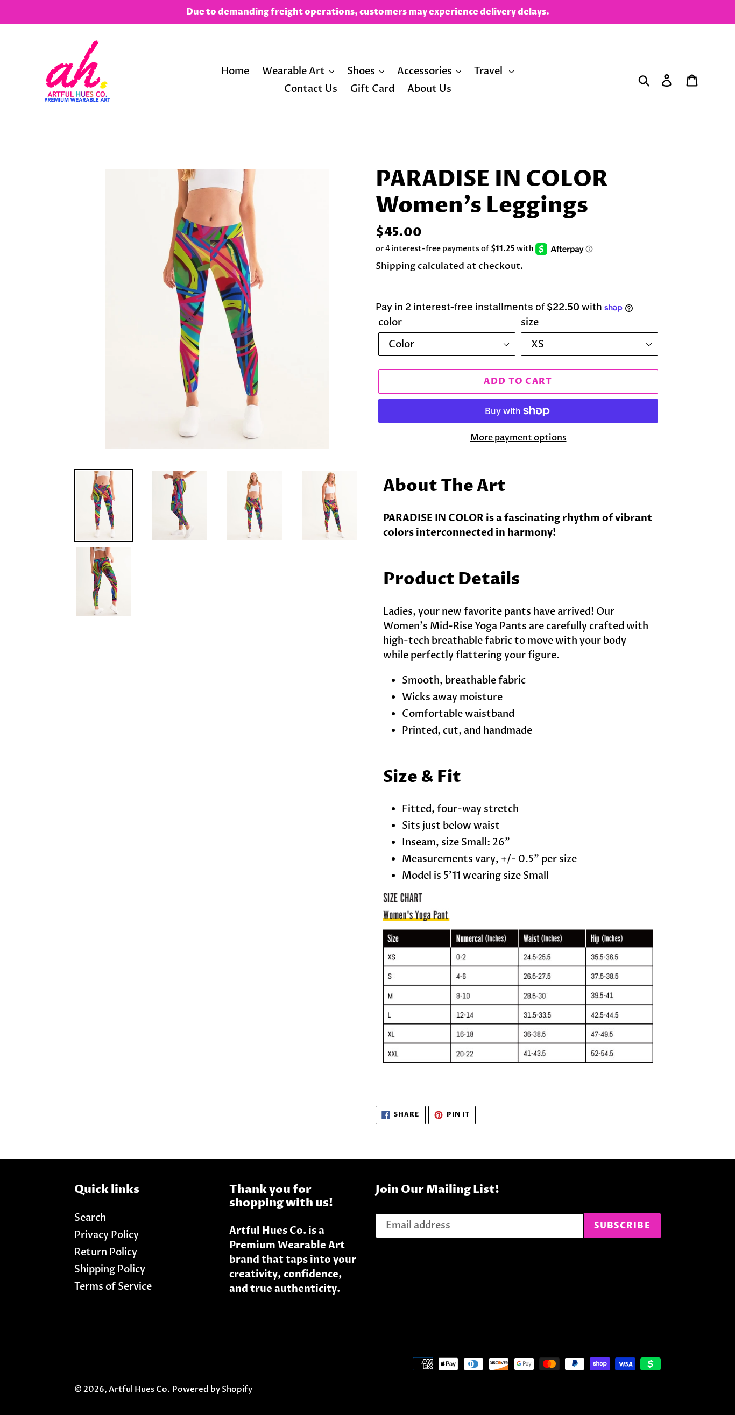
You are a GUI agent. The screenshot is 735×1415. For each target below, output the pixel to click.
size (530, 322)
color (390, 322)
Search (90, 1218)
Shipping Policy (109, 1269)
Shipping (395, 266)
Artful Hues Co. (139, 1389)
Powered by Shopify (212, 1389)
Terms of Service (113, 1286)
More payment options (518, 438)
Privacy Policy (106, 1235)
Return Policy (105, 1252)
